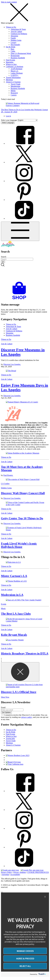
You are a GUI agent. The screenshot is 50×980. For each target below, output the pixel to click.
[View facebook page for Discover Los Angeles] (24, 143)
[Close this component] (20, 672)
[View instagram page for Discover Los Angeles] (24, 181)
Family (13, 38)
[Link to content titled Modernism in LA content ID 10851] (25, 581)
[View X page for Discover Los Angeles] (24, 162)
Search (3, 257)
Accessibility (15, 874)
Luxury (13, 42)
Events (3, 604)
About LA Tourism (13, 82)
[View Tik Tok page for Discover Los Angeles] (24, 218)
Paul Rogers (8, 475)
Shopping (14, 36)
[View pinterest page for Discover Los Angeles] (24, 200)
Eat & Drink (10, 47)
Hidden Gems (16, 40)
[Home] (8, 246)
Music (3, 608)
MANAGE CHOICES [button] (25, 951)
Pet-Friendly (15, 45)
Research (14, 93)
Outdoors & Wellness (19, 34)
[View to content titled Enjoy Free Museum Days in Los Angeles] (25, 402)
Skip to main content (9, 2)
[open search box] (25, 272)
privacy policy (26, 717)
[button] (45, 897)
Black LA (14, 71)
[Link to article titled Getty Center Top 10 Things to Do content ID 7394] (25, 503)
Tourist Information (13, 77)
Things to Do (11, 27)
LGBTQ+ (14, 75)
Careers (14, 95)
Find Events (10, 60)
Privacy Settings (19, 872)
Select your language (9, 120)
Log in (8, 116)
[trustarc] (41, 974)
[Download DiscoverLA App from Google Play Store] (32, 870)
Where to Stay (11, 64)
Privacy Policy (6, 872)
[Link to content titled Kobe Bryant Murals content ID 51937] (25, 620)
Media (13, 91)
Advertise (5, 874)
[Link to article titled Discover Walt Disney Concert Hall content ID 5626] (25, 479)
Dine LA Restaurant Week (21, 53)
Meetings (9, 80)
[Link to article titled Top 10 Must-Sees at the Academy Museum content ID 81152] (25, 453)
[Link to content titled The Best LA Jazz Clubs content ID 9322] (25, 600)
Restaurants (15, 56)
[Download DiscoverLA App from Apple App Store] (10, 870)
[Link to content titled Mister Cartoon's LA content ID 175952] (25, 562)
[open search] (25, 272)
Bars (12, 49)
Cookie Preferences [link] (38, 872)
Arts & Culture (16, 31)
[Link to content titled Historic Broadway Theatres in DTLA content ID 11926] (25, 640)
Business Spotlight (18, 58)
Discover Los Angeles (12, 364)
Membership (15, 86)
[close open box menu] (19, 21)
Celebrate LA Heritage (14, 67)
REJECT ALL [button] (25, 966)
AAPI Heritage (16, 69)
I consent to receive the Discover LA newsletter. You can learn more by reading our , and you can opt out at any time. (24, 717)
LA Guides (5, 484)
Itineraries (9, 62)
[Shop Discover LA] (20, 299)
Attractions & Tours (18, 29)
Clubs (13, 51)
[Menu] (20, 231)
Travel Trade (15, 84)
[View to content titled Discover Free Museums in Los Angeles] (25, 371)
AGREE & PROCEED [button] (25, 958)
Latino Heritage (17, 73)
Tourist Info (10, 738)
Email (3, 707)
